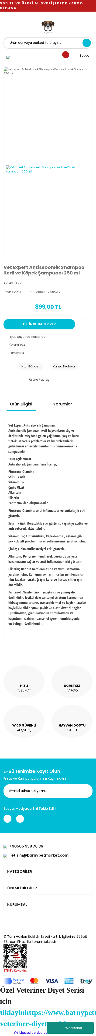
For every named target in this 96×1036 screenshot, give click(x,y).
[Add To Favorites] (85, 324)
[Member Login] (8, 57)
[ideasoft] (23, 1032)
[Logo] (48, 27)
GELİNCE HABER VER (39, 324)
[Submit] (85, 790)
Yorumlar (62, 404)
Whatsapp (73, 1028)
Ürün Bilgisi (21, 404)
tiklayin (12, 1012)
